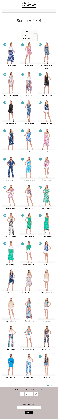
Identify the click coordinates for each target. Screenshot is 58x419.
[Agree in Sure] (28, 195)
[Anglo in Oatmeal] (11, 308)
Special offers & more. (29, 404)
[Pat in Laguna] (46, 308)
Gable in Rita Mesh (46, 95)
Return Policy (44, 390)
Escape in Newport (46, 236)
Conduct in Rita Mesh (11, 123)
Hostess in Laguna (28, 349)
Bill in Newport (10, 264)
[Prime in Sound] (28, 364)
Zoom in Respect (29, 123)
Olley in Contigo (11, 65)
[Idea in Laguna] (11, 336)
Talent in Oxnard (46, 152)
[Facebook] (22, 394)
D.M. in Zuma (11, 293)
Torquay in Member (11, 236)
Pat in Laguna (46, 321)
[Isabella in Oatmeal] (46, 280)
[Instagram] (27, 394)
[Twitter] (36, 394)
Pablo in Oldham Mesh (11, 95)
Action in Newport (28, 264)
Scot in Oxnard (46, 180)
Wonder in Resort (46, 208)
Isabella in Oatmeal (46, 293)
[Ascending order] (35, 32)
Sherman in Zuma (46, 123)
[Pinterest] (31, 394)
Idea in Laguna (11, 349)
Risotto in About (46, 377)
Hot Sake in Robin (11, 377)
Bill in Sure (29, 95)
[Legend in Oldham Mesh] (28, 280)
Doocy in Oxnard (11, 208)
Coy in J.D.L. (46, 264)
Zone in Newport (29, 236)
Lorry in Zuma (11, 152)
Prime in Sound (28, 377)
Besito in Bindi (28, 65)
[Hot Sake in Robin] (11, 364)
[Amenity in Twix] (46, 336)
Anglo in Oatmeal (11, 321)
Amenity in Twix (46, 349)
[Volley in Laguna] (28, 308)
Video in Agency (11, 180)
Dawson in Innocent (29, 180)
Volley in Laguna (29, 321)
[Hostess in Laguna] (28, 336)
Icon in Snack (29, 152)
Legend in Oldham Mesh (28, 293)
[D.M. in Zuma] (11, 280)
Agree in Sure (29, 208)
